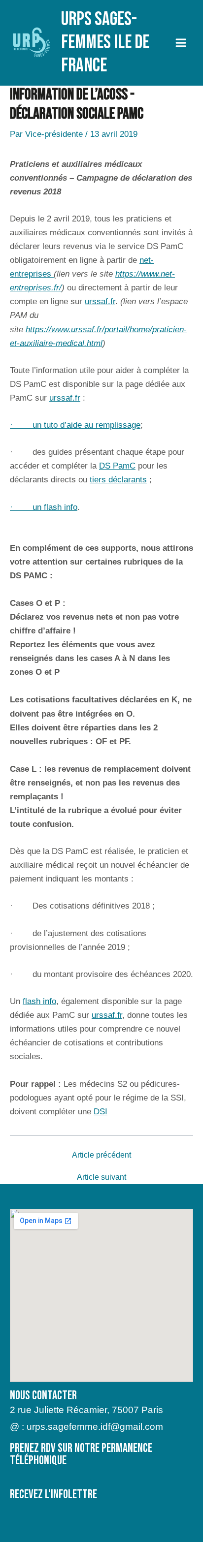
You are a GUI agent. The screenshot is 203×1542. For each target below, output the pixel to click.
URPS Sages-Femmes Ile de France (105, 42)
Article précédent (101, 1155)
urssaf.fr (100, 301)
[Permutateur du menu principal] (181, 43)
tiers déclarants (118, 479)
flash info (39, 1001)
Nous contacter (43, 1395)
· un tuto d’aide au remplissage (75, 425)
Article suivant (101, 1177)
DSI (100, 1111)
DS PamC (117, 466)
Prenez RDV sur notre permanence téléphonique (81, 1454)
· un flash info (43, 507)
